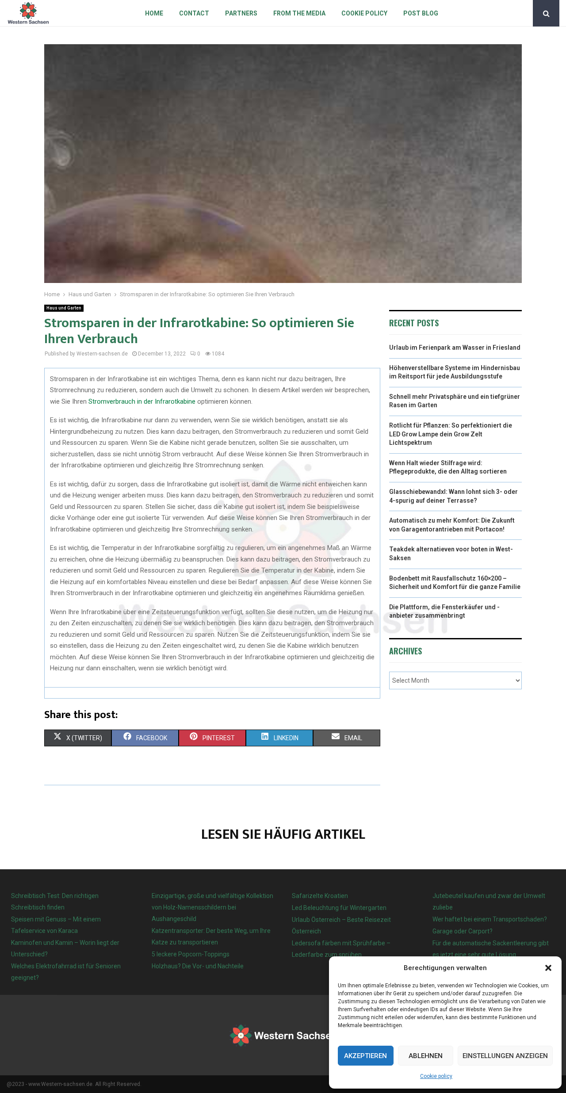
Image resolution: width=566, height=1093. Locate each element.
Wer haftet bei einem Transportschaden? (489, 919)
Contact (194, 13)
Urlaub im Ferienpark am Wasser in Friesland (454, 347)
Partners (241, 13)
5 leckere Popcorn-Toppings (190, 954)
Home (154, 13)
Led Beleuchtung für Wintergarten (339, 907)
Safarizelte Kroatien (320, 895)
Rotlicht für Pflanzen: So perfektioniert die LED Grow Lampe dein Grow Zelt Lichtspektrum (450, 434)
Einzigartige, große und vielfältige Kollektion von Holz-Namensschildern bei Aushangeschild (212, 907)
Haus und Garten (63, 308)
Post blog (420, 13)
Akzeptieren (365, 1056)
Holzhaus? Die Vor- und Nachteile (198, 966)
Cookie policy (436, 1076)
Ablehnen (426, 1056)
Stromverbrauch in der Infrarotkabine (141, 401)
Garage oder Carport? (462, 931)
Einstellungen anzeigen (505, 1056)
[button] (548, 967)
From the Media (299, 13)
